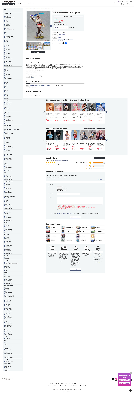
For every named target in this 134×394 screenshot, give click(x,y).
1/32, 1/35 (6, 97)
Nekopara (6, 40)
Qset (6, 201)
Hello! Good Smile (8, 188)
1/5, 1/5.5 (6, 84)
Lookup (6, 48)
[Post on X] (63, 43)
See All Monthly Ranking (99, 128)
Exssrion (6, 70)
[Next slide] (51, 26)
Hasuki (6, 77)
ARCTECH (6, 71)
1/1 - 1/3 (6, 82)
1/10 (5, 91)
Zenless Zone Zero (8, 22)
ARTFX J (6, 213)
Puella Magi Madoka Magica (9, 37)
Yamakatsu (71, 39)
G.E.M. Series (7, 242)
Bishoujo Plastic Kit (8, 102)
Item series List (7, 369)
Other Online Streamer (9, 133)
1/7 (5, 87)
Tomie (6, 33)
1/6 (5, 86)
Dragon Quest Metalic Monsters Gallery (11, 263)
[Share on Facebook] (66, 43)
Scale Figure (7, 166)
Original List (7, 370)
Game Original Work (8, 158)
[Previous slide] (26, 26)
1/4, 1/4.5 (6, 83)
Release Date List (8, 365)
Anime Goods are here (8, 357)
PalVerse (6, 155)
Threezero (6, 274)
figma (6, 54)
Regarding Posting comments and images (60, 160)
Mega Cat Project (8, 239)
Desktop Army (7, 247)
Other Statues (7, 110)
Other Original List (8, 41)
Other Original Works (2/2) (9, 296)
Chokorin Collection (8, 245)
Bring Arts (6, 264)
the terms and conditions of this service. (65, 213)
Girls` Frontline (7, 34)
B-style (6, 50)
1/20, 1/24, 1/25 (7, 95)
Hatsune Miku (7, 137)
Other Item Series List (8, 58)
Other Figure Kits (8, 104)
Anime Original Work (8, 63)
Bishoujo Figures (8, 113)
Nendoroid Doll (7, 49)
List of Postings (99, 157)
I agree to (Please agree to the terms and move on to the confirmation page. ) (76, 213)
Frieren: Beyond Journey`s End (10, 38)
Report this (100, 179)
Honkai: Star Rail (7, 18)
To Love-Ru (7, 277)
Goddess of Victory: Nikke (9, 17)
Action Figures (7, 257)
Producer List (7, 367)
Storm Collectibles (8, 74)
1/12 (5, 92)
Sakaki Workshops (61, 39)
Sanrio (6, 30)
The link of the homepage (71, 389)
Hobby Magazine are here (9, 361)
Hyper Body (7, 200)
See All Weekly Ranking (89, 128)
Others (6, 151)
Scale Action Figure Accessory (10, 345)
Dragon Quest (7, 267)
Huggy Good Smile (8, 203)
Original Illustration (8, 14)
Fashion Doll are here (8, 353)
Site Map (79, 389)
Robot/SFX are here (8, 349)
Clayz (6, 103)
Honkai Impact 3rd (8, 119)
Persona (6, 21)
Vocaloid (6, 20)
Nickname (50, 193)
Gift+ (6, 52)
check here (61, 260)
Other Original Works (8, 65)
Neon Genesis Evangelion (9, 36)
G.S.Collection (7, 56)
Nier (5, 268)
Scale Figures (7, 189)
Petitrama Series (8, 243)
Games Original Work (8, 62)
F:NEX (6, 175)
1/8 (5, 88)
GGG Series (7, 237)
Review (49, 197)
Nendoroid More (7, 57)
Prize (6, 342)
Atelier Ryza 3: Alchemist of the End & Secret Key (40, 85)
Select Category (6, 4)
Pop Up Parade (7, 46)
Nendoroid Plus (7, 306)
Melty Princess (7, 238)
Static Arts (7, 262)
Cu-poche (6, 216)
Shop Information (62, 389)
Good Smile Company (8, 301)
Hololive (6, 130)
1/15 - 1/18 (6, 94)
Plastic (59, 37)
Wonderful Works (61, 34)
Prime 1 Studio (7, 108)
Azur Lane (6, 16)
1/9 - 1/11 (6, 90)
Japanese (32, 77)
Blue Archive (7, 24)
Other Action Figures (8, 78)
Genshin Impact (7, 25)
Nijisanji (6, 132)
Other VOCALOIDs (8, 138)
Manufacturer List (8, 366)
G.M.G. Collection (8, 241)
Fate (5, 32)
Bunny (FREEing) (7, 53)
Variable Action (7, 249)
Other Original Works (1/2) (9, 295)
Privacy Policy (55, 389)
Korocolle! (6, 156)
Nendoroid (7, 45)
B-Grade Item (7, 338)
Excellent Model (7, 246)
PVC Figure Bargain (8, 11)
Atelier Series (60, 40)
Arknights (6, 26)
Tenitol (6, 173)
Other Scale (7, 98)
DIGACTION (7, 75)
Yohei (67, 39)
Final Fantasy (7, 266)
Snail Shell (7, 73)
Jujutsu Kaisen (7, 28)
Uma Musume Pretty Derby (9, 29)
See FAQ (75, 269)
